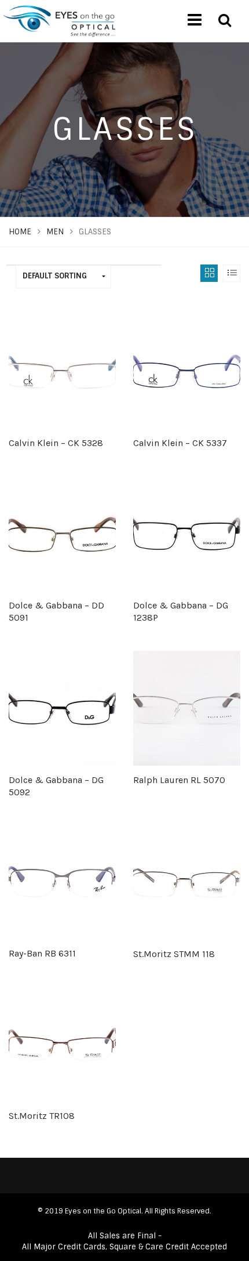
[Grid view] (209, 273)
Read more (62, 507)
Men (55, 232)
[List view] (231, 273)
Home (20, 232)
